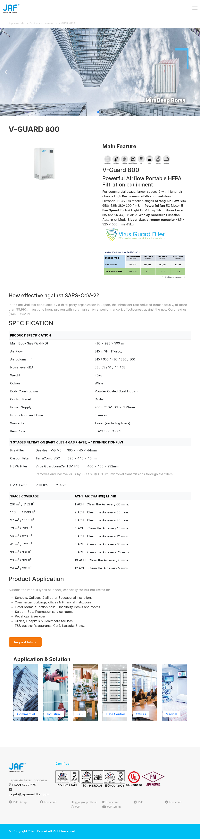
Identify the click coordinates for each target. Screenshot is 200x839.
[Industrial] (55, 692)
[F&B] (85, 692)
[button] (6, 72)
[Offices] (144, 692)
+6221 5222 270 (23, 785)
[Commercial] (25, 692)
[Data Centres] (114, 692)
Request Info (24, 642)
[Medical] (174, 692)
